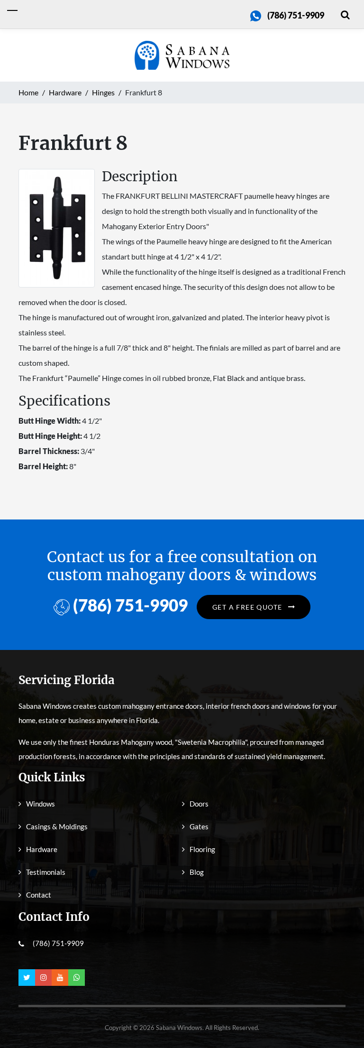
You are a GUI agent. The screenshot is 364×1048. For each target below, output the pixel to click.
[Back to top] (342, 1019)
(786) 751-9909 (295, 15)
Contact (38, 894)
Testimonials (45, 872)
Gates (199, 826)
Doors (199, 803)
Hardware (41, 849)
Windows (40, 803)
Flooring (202, 849)
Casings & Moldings (57, 826)
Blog (197, 872)
